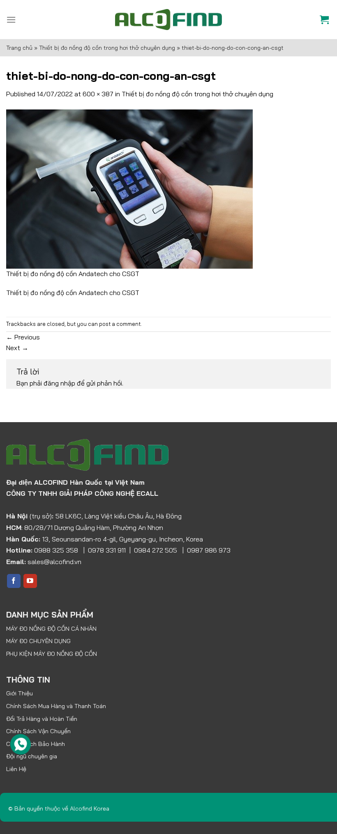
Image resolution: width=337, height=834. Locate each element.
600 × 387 (98, 94)
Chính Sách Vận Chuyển (38, 731)
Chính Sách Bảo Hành (35, 744)
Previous (23, 337)
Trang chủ (19, 47)
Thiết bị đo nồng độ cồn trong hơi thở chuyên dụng (107, 47)
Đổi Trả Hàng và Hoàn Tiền (41, 718)
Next (17, 348)
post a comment (120, 324)
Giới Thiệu (19, 693)
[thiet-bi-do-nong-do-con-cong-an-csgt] (129, 188)
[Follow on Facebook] (14, 581)
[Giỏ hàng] (325, 19)
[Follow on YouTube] (30, 581)
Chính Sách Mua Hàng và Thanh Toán (56, 706)
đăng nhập (59, 383)
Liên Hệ (16, 769)
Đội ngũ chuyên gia (31, 756)
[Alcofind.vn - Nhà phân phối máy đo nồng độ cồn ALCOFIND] (168, 19)
